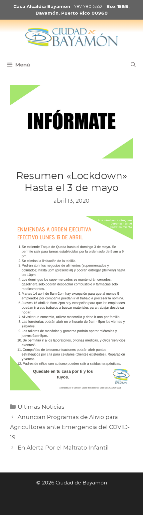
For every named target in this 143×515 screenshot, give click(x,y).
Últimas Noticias (41, 406)
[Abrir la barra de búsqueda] (133, 65)
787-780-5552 (88, 6)
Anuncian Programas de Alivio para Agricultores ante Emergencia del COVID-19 (70, 427)
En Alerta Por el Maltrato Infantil (63, 447)
